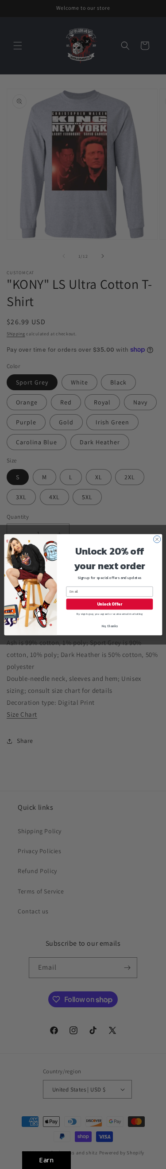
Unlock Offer (109, 604)
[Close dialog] (156, 539)
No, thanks (109, 625)
